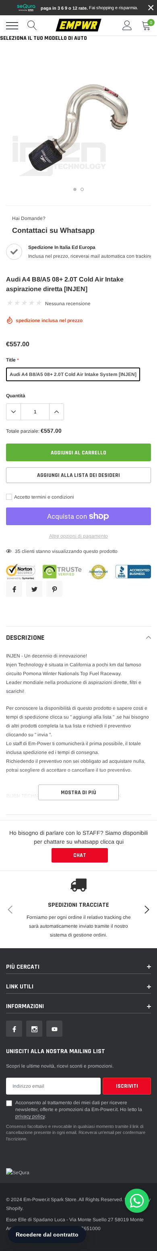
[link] (14, 1029)
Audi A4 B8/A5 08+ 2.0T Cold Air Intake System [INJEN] (73, 374)
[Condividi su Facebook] (14, 589)
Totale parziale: (22, 431)
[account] (127, 26)
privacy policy (30, 1116)
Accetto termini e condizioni (43, 497)
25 (18, 551)
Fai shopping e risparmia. (89, 7)
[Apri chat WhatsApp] (137, 1201)
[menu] (12, 26)
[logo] (78, 25)
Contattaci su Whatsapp (53, 230)
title (12, 360)
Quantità (15, 396)
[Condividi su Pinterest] (54, 589)
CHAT (79, 855)
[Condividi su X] (34, 589)
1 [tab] (74, 189)
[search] (32, 26)
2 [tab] (82, 189)
